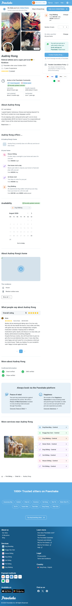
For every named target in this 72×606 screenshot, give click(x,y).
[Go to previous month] (28, 213)
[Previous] (17, 351)
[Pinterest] (47, 591)
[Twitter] (42, 591)
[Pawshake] (7, 3)
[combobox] (20, 207)
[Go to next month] (31, 213)
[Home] (2, 476)
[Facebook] (38, 591)
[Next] (25, 351)
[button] (56, 46)
